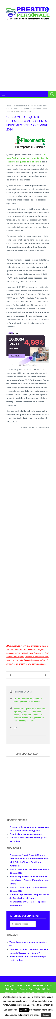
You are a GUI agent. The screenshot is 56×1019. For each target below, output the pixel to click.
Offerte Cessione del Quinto (26, 699)
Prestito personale (26, 721)
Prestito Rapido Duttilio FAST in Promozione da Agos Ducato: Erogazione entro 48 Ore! (29, 880)
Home (8, 106)
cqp (15, 711)
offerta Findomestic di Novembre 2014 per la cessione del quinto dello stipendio (27, 158)
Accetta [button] (23, 1010)
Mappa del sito (12, 993)
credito (25, 711)
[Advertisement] (28, 55)
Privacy (23, 989)
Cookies (46, 1015)
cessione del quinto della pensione (29, 708)
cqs (19, 711)
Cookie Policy (35, 989)
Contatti (46, 989)
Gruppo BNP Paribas (30, 715)
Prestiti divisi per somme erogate (25, 834)
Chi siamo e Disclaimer (31, 993)
